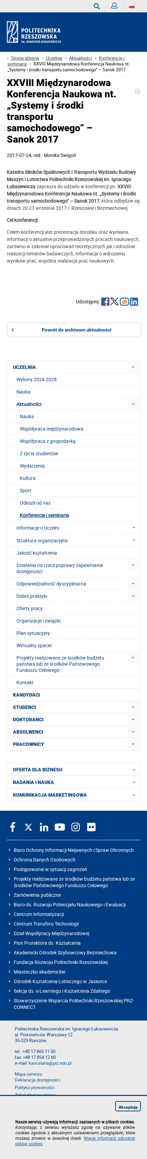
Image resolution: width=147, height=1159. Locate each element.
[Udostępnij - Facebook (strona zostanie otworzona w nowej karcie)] (105, 302)
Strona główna (25, 58)
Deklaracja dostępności (38, 1080)
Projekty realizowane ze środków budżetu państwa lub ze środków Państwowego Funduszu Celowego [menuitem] (60, 663)
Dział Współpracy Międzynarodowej (51, 933)
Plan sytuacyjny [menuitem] (33, 633)
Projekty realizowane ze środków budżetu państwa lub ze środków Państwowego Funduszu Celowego (74, 882)
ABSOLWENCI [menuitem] (28, 732)
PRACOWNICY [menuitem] (28, 744)
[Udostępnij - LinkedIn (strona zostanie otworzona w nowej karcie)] (134, 302)
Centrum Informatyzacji (39, 914)
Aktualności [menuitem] (28, 404)
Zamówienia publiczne (37, 895)
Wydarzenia (32, 465)
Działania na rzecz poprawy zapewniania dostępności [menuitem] (59, 568)
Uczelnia (54, 58)
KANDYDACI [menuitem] (26, 695)
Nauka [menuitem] (23, 391)
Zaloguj (114, 6)
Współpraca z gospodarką (48, 441)
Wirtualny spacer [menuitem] (34, 645)
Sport (25, 490)
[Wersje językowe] (131, 6)
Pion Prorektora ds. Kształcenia (47, 943)
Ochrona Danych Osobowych (45, 859)
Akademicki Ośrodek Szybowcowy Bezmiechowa (65, 952)
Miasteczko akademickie (39, 971)
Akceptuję (128, 1107)
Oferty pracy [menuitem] (29, 608)
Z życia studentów (39, 453)
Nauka (27, 416)
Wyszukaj (97, 6)
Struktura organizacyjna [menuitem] (42, 540)
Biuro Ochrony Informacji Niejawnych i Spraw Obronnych (74, 850)
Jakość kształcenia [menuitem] (36, 553)
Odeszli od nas (35, 502)
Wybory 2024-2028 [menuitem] (36, 379)
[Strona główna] (37, 32)
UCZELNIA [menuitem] (24, 367)
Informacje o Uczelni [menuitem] (37, 527)
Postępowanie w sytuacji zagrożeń (50, 869)
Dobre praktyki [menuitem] (31, 596)
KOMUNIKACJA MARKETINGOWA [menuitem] (50, 795)
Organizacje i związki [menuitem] (38, 620)
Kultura (28, 478)
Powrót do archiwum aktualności (76, 330)
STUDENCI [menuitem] (24, 707)
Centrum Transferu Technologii (46, 923)
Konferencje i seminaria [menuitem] (44, 515)
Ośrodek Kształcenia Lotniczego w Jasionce (60, 981)
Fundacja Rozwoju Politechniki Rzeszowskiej (61, 962)
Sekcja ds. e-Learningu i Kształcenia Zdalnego (62, 991)
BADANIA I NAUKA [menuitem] (33, 782)
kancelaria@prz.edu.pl (50, 1063)
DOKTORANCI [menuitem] (28, 719)
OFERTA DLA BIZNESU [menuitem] (37, 769)
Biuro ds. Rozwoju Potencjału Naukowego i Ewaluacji (70, 904)
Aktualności (80, 58)
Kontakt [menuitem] (25, 682)
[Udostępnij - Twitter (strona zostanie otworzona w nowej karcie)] (114, 302)
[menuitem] (133, 367)
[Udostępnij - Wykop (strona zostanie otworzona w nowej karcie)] (124, 302)
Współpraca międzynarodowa (51, 428)
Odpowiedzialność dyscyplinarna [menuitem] (51, 583)
